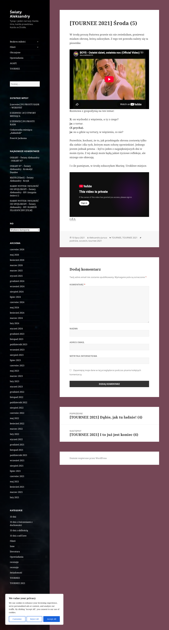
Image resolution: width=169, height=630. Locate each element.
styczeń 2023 (16, 386)
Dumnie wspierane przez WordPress (88, 458)
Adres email (77, 342)
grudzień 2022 (17, 391)
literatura (15, 551)
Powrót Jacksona (18, 138)
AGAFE (13, 63)
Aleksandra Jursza (98, 237)
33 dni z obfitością (19, 530)
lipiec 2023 (15, 360)
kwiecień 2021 (17, 486)
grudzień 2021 (17, 444)
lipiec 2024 (15, 296)
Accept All (51, 619)
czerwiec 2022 (17, 413)
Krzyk (26, 180)
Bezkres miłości (17, 41)
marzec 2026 (16, 265)
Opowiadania (16, 57)
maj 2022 (14, 418)
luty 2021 (14, 497)
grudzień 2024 (17, 281)
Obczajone (15, 52)
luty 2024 (14, 323)
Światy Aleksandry (20, 14)
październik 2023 (18, 344)
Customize (17, 619)
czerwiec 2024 (17, 302)
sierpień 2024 (17, 291)
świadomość (16, 572)
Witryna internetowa (83, 356)
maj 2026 (14, 254)
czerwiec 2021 (17, 476)
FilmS (13, 47)
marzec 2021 (16, 492)
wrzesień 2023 (17, 349)
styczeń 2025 (16, 275)
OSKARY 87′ (17, 160)
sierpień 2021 (17, 465)
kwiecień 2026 (17, 260)
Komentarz (77, 284)
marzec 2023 (16, 376)
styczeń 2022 (16, 439)
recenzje (14, 562)
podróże (74, 240)
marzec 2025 (16, 270)
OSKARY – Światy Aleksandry (24, 157)
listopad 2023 (16, 339)
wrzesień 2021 (17, 460)
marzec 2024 (16, 318)
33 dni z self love (18, 535)
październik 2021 (18, 455)
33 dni (13, 516)
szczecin (83, 240)
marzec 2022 (16, 428)
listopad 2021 (16, 449)
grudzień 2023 (17, 333)
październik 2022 (18, 402)
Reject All (34, 619)
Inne (12, 546)
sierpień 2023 (17, 355)
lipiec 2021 (15, 471)
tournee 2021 (95, 240)
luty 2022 (14, 434)
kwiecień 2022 (17, 423)
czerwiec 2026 (17, 249)
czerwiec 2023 (17, 365)
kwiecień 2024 (17, 312)
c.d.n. (73, 219)
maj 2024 (14, 307)
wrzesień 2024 (17, 286)
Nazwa (74, 328)
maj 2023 (14, 370)
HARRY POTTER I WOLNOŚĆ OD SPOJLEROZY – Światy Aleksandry (24, 189)
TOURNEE (15, 68)
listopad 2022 (16, 397)
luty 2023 (14, 381)
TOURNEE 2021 (17, 583)
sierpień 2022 (17, 407)
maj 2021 (14, 481)
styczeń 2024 (16, 328)
